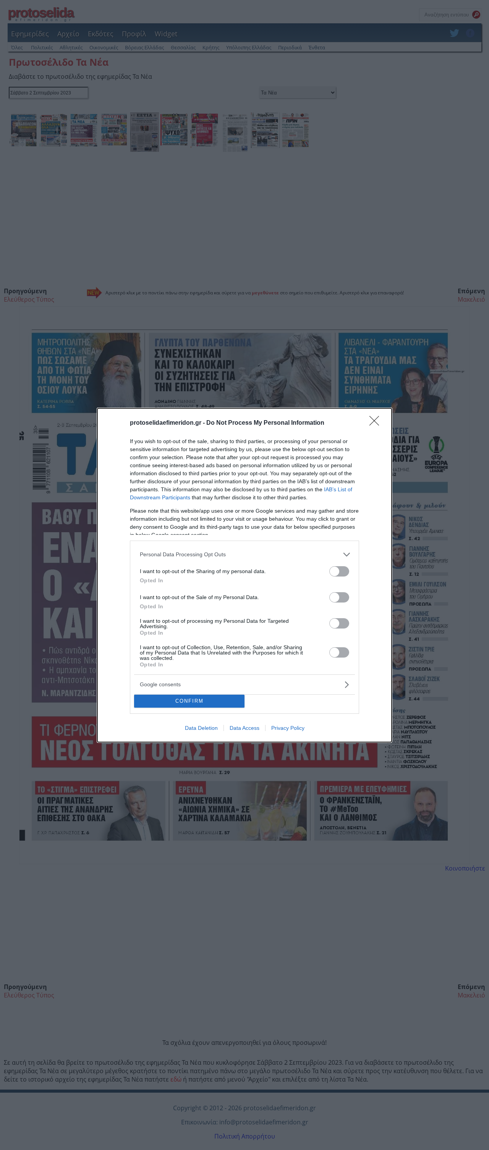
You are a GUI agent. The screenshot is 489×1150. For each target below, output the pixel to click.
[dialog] (244, 575)
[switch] (339, 571)
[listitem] (244, 555)
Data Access (244, 728)
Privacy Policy (287, 728)
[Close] (376, 423)
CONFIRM (189, 701)
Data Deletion (201, 728)
